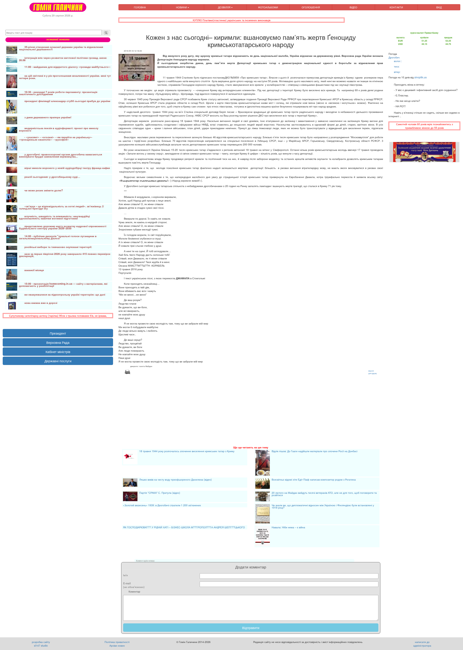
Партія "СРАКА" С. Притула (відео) (159, 493)
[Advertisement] (226, 405)
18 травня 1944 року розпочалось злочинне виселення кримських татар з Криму (186, 451)
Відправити (250, 627)
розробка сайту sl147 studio (41, 643)
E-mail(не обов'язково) (134, 585)
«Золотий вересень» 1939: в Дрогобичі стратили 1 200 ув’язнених (162, 505)
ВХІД (439, 7)
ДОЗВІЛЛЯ (224, 7)
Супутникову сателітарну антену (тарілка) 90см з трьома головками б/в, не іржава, (58, 315)
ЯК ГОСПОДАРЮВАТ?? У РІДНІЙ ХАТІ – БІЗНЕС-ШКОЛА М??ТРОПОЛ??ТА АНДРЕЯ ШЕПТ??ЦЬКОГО (184, 527)
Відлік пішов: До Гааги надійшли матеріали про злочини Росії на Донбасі (314, 451)
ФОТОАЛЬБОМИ (268, 7)
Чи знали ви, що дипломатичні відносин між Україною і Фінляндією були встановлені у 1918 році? (323, 506)
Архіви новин (117, 645)
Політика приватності (117, 642)
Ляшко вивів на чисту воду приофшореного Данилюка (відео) (175, 479)
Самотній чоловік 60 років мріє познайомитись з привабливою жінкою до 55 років (424, 125)
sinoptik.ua (420, 77)
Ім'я (125, 575)
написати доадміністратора (422, 643)
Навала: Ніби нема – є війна (288, 527)
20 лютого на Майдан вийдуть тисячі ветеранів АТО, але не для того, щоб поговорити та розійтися (324, 494)
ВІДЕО (353, 7)
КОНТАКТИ (396, 7)
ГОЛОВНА (140, 7)
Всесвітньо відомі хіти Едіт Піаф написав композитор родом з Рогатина (314, 479)
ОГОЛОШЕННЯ (311, 7)
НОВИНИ (182, 7)
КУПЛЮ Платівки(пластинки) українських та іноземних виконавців (231, 20)
